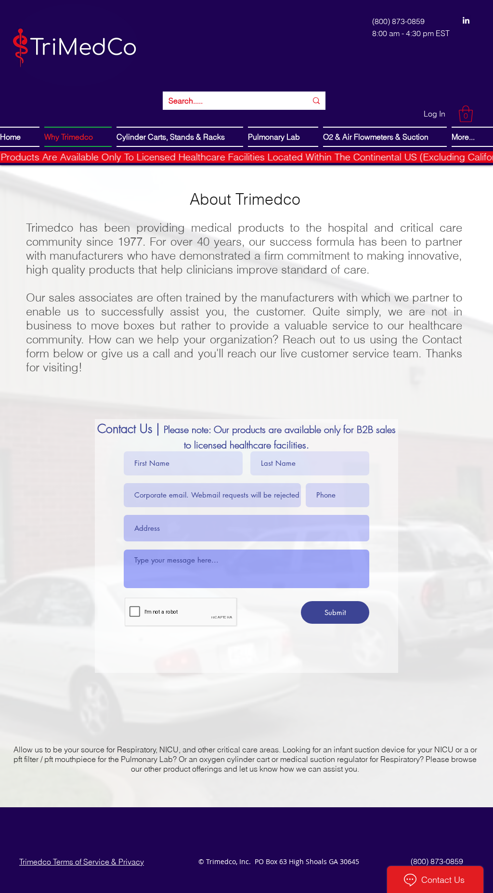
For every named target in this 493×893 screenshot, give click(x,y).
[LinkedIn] (466, 20)
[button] (466, 113)
